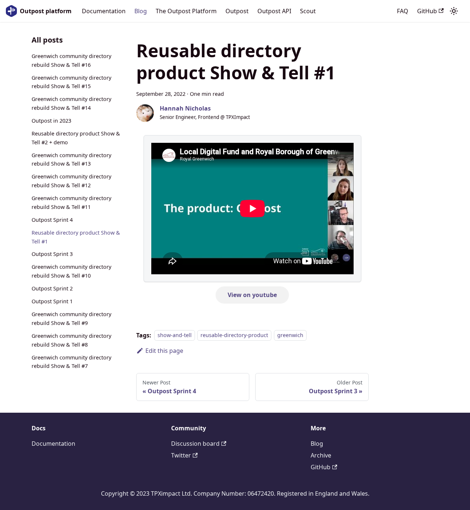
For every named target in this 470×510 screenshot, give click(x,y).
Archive (321, 455)
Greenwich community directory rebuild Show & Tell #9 (71, 318)
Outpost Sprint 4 (52, 219)
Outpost (237, 11)
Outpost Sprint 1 (52, 301)
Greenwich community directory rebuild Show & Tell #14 (71, 103)
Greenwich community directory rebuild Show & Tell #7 (71, 362)
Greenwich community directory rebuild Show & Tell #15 (71, 82)
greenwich (290, 335)
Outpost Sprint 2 (52, 288)
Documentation (104, 11)
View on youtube (252, 295)
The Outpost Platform (186, 11)
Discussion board (195, 444)
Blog (140, 11)
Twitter (181, 455)
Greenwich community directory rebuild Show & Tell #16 (71, 60)
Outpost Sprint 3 (52, 254)
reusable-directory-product (234, 335)
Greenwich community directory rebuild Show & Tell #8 (71, 340)
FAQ (402, 11)
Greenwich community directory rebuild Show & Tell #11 (71, 202)
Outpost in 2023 (51, 120)
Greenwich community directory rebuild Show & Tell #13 (71, 159)
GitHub (427, 11)
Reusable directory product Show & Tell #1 (76, 237)
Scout (308, 11)
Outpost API (274, 11)
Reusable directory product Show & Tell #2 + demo (76, 138)
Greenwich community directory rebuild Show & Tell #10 (71, 271)
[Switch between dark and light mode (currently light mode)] (454, 11)
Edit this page (164, 351)
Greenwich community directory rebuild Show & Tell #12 (71, 181)
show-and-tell (175, 335)
